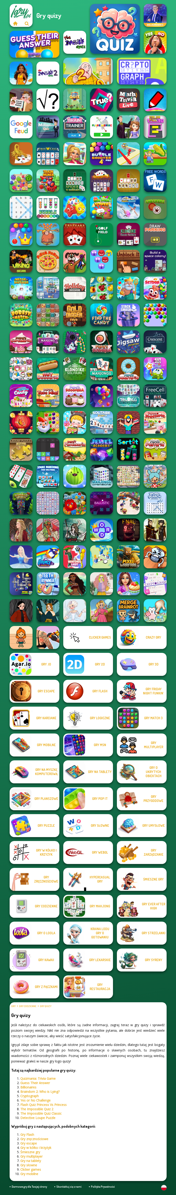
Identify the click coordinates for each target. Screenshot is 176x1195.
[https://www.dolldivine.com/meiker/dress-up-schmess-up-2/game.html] (47, 529)
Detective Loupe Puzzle (37, 1118)
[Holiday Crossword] (74, 288)
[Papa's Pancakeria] (74, 449)
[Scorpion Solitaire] (21, 153)
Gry (13, 1006)
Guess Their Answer (35, 1083)
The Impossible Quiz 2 (36, 1109)
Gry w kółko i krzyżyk (35, 1147)
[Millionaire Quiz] (47, 126)
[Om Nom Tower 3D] (101, 207)
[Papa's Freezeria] (155, 422)
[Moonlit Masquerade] (74, 529)
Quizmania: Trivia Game (38, 1078)
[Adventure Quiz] (74, 99)
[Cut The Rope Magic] (155, 368)
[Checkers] (155, 207)
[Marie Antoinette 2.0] (74, 610)
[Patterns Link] (47, 314)
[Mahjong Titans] (128, 476)
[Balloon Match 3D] (101, 395)
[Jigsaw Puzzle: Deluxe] (21, 449)
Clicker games (30, 1169)
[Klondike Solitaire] (74, 368)
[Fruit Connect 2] (101, 288)
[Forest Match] (21, 314)
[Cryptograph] (142, 71)
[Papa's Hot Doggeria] (47, 368)
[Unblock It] (128, 261)
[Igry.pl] (15, 23)
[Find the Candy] (101, 314)
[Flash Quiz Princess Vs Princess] (21, 73)
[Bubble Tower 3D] (21, 503)
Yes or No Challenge (35, 1100)
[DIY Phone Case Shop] (74, 341)
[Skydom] (155, 288)
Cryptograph (29, 1096)
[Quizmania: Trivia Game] (115, 29)
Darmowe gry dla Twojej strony (29, 1186)
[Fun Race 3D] (128, 153)
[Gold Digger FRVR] (74, 314)
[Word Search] (21, 207)
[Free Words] (155, 180)
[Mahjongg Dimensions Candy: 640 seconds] (21, 395)
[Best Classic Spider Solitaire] (21, 476)
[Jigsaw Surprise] (128, 341)
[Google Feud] (21, 126)
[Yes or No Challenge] (155, 42)
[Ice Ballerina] (21, 556)
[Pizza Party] (47, 261)
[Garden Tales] (47, 422)
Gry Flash (27, 1134)
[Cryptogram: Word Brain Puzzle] (155, 583)
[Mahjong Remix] (47, 341)
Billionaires (28, 1087)
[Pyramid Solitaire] (128, 180)
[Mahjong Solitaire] (101, 368)
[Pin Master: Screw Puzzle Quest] (155, 556)
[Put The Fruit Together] (74, 476)
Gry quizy (45, 1006)
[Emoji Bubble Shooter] (101, 261)
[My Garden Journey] (155, 153)
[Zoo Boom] (74, 503)
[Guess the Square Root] (47, 99)
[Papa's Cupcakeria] (21, 341)
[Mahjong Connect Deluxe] (47, 503)
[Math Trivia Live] (128, 99)
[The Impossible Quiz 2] (47, 73)
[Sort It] (128, 449)
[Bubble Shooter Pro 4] (101, 153)
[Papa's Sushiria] (101, 341)
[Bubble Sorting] (47, 207)
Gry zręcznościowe (34, 1139)
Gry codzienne (27, 1006)
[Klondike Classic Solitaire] (128, 234)
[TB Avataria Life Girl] (21, 637)
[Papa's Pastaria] (155, 449)
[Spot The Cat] (155, 610)
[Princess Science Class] (128, 126)
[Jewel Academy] (101, 449)
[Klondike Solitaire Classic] (101, 180)
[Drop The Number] (47, 449)
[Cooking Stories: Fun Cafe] (128, 583)
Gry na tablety (30, 1160)
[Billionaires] (155, 15)
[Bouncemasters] (47, 556)
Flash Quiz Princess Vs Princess (43, 1104)
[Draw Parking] (155, 234)
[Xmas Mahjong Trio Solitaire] (47, 476)
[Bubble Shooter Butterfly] (21, 422)
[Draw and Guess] (155, 99)
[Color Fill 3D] (155, 126)
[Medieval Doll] (21, 529)
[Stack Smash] (128, 314)
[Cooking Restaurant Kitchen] (128, 503)
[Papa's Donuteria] (128, 368)
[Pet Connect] (21, 368)
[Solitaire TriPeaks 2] (101, 422)
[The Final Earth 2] (155, 261)
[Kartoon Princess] (101, 610)
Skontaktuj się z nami (69, 1186)
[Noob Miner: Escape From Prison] (128, 422)
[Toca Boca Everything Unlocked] (155, 476)
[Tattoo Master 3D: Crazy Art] (47, 637)
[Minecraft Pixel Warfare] (128, 556)
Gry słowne (28, 1165)
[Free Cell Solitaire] (47, 153)
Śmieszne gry (30, 1152)
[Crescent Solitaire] (155, 341)
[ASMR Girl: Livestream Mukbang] (74, 422)
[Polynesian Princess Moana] (74, 583)
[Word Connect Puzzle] (101, 529)
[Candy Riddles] (74, 207)
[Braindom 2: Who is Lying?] (88, 71)
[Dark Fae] (47, 610)
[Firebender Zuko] (155, 529)
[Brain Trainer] (74, 126)
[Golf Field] (101, 234)
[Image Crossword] (21, 583)
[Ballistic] (101, 503)
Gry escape (28, 1143)
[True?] (101, 99)
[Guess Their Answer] (34, 44)
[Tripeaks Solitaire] (74, 234)
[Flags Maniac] (101, 126)
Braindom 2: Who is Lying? (40, 1091)
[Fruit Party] (21, 180)
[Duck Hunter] (74, 261)
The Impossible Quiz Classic (41, 1113)
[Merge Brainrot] (128, 610)
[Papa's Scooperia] (74, 395)
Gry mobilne (29, 1174)
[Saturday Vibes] (101, 583)
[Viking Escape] (21, 261)
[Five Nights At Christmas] (128, 529)
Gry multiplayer (31, 1156)
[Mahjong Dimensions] (101, 476)
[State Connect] (101, 556)
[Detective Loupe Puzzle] (21, 99)
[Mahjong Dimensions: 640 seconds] (128, 395)
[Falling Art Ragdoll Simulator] (128, 207)
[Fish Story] (128, 288)
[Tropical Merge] (74, 153)
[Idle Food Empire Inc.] (47, 288)
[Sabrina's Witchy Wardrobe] (21, 610)
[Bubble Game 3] (155, 314)
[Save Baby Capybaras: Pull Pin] (47, 234)
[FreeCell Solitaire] (155, 395)
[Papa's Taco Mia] (47, 395)
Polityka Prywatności (103, 1186)
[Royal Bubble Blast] (21, 234)
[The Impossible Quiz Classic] (74, 42)
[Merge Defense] (21, 288)
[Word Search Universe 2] (155, 503)
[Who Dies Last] (74, 556)
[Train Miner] (47, 180)
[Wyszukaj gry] (27, 23)
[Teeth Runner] (47, 583)
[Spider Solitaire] (74, 180)
